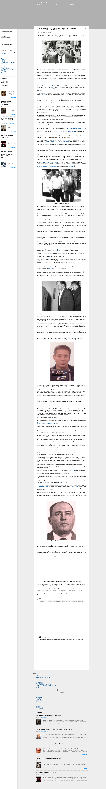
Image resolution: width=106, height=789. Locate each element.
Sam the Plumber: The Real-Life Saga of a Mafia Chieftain (63, 131)
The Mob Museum (39, 708)
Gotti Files (38, 681)
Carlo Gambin (71, 166)
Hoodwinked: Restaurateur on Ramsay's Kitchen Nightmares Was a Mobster (5, 84)
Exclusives (38, 680)
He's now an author (57, 88)
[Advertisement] (61, 16)
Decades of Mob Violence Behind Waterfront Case (48, 758)
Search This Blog (39, 683)
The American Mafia (40, 703)
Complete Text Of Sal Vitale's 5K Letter (43, 684)
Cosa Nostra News (43, 3)
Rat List (37, 686)
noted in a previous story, (46, 143)
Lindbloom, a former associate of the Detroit (46, 85)
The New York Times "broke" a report (44, 213)
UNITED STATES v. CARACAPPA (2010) (44, 677)
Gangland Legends (39, 702)
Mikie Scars (38, 687)
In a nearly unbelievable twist (42, 271)
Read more (85, 725)
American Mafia (43, 601)
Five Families (38, 678)
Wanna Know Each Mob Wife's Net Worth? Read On (7, 120)
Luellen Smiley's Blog (40, 699)
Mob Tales (38, 698)
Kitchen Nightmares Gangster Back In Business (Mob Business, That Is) (54, 729)
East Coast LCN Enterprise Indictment (8, 74)
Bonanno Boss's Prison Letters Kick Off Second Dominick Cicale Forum (54, 744)
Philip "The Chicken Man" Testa (54, 268)
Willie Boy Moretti (75, 486)
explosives (50, 601)
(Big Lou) (73, 470)
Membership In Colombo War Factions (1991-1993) (46, 685)
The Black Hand (55, 325)
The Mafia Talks (62, 485)
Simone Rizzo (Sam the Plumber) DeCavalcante (46, 107)
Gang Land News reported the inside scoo (50, 449)
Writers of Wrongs (39, 697)
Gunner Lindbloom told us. (75, 82)
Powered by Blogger (62, 689)
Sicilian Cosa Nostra (66, 601)
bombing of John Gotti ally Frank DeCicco (51, 162)
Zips (50, 256)
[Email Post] (40, 598)
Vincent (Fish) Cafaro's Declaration (8, 66)
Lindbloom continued (41, 93)
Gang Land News (39, 707)
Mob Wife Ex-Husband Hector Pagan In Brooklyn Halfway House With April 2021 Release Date (7, 154)
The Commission (39, 682)
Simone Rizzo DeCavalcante (77, 601)
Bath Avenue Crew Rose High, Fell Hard (46, 772)
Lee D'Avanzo (39, 676)
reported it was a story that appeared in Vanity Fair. (47, 423)
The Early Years (4, 53)
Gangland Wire (39, 705)
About (37, 675)
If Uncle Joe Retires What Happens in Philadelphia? (49, 715)
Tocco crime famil (62, 85)
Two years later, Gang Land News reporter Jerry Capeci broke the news (51, 249)
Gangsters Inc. (38, 701)
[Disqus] (61, 619)
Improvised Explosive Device (42, 255)
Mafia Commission (57, 601)
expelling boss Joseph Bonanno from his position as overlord (57, 141)
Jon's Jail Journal (39, 700)
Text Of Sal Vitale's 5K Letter (7, 68)
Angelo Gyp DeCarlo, (46, 486)
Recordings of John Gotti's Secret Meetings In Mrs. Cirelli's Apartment (8, 46)
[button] (86, 28)
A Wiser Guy (38, 706)
